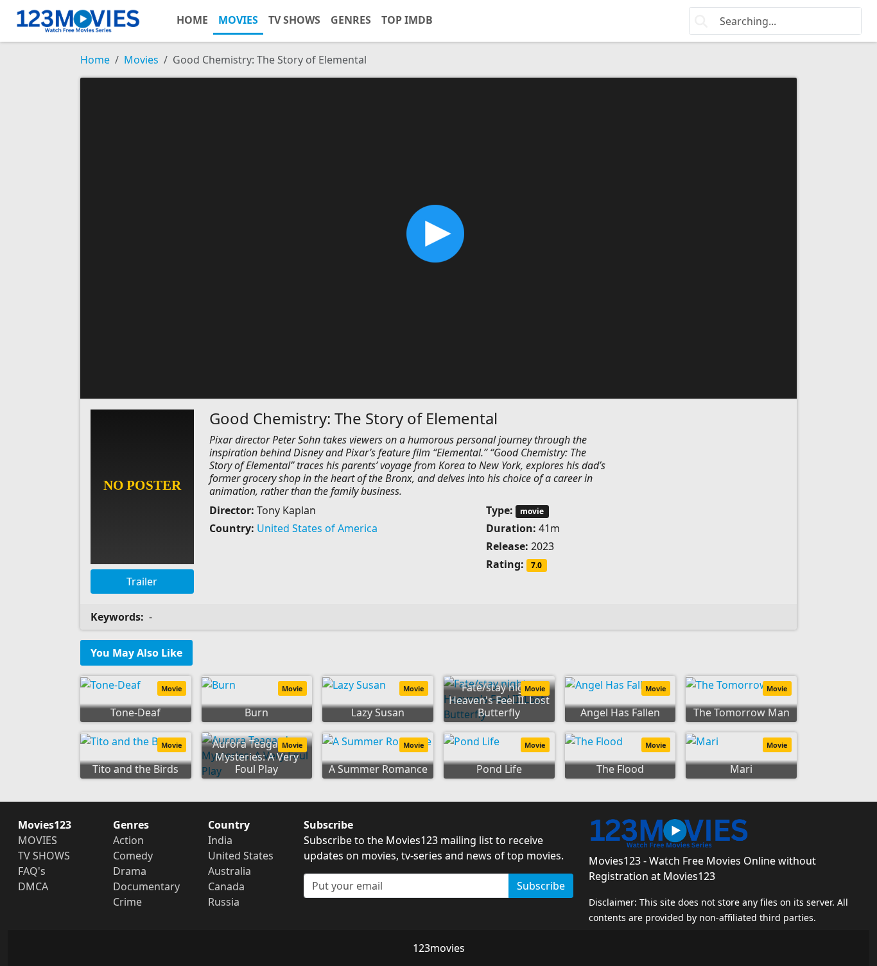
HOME (192, 20)
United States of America (317, 528)
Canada (226, 886)
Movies (141, 60)
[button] (438, 237)
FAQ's (32, 871)
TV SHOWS (294, 20)
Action (128, 840)
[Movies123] (78, 21)
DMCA (33, 886)
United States (241, 856)
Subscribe (541, 886)
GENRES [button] (351, 20)
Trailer (141, 581)
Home (95, 60)
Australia (229, 871)
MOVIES (238, 20)
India (220, 840)
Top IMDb (407, 20)
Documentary (146, 886)
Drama (129, 871)
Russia (223, 902)
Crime (127, 902)
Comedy (133, 856)
